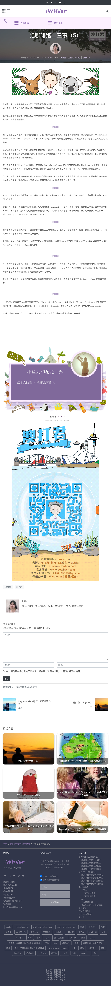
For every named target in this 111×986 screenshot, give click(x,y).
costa (8, 927)
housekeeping (22, 927)
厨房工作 (34, 932)
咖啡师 (58, 932)
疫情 (82, 948)
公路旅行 (92, 927)
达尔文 (64, 953)
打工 (47, 937)
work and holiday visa (42, 927)
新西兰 (92, 937)
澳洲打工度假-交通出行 (91, 866)
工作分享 (19, 937)
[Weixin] (60, 2)
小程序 (81, 932)
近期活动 (82, 908)
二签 (82, 927)
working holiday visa (66, 927)
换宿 (83, 937)
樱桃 (47, 943)
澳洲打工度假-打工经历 (70, 57)
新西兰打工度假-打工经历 (92, 875)
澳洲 (8, 948)
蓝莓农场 (30, 953)
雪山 (95, 953)
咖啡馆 (8, 587)
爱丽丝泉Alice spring (58, 948)
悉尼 (39, 937)
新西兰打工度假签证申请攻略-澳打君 (24, 943)
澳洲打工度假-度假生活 (91, 863)
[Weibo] (55, 2)
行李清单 (42, 953)
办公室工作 (21, 932)
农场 (103, 927)
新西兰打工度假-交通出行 (92, 881)
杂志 (83, 899)
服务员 (19, 587)
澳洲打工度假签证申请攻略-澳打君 (29, 948)
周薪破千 (47, 932)
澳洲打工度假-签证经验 (91, 869)
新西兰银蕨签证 (85, 914)
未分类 (81, 917)
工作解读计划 (87, 902)
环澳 (73, 948)
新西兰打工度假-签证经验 (92, 884)
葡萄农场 (17, 953)
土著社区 (70, 932)
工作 (103, 932)
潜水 (76, 943)
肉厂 (103, 948)
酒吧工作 (85, 953)
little (50, 57)
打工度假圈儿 (84, 911)
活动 (55, 943)
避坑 (74, 953)
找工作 (73, 937)
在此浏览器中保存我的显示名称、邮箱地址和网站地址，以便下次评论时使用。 (44, 671)
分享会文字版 (89, 893)
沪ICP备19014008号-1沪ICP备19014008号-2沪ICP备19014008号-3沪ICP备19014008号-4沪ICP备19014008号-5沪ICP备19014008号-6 (55, 975)
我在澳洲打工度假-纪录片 (92, 905)
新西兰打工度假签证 (51, 880)
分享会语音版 (89, 896)
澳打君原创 (83, 887)
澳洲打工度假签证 (50, 876)
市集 (30, 937)
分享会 (84, 890)
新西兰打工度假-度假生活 (92, 878)
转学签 (54, 953)
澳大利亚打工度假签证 (88, 857)
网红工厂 (92, 948)
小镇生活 (93, 932)
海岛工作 (66, 943)
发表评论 (87, 57)
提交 (6, 678)
